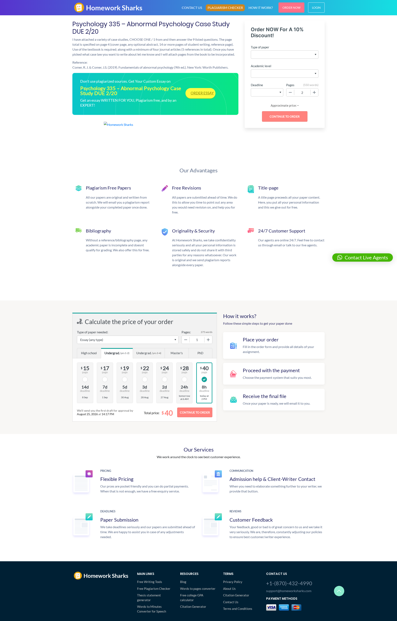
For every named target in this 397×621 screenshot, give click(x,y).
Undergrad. (116, 353)
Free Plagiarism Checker (153, 588)
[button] (362, 257)
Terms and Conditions (237, 608)
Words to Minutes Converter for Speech (151, 609)
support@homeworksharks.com (288, 591)
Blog (183, 582)
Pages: (186, 332)
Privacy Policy (232, 582)
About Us (229, 588)
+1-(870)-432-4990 (289, 583)
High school (89, 353)
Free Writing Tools (149, 582)
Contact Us (230, 602)
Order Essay (202, 93)
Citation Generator (193, 606)
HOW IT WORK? (261, 8)
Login (316, 7)
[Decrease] (290, 92)
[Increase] (314, 92)
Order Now (291, 7)
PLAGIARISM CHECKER (225, 8)
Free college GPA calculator (191, 597)
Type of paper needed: (92, 332)
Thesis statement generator (149, 597)
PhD (200, 353)
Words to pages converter (197, 588)
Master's (177, 353)
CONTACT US (192, 8)
